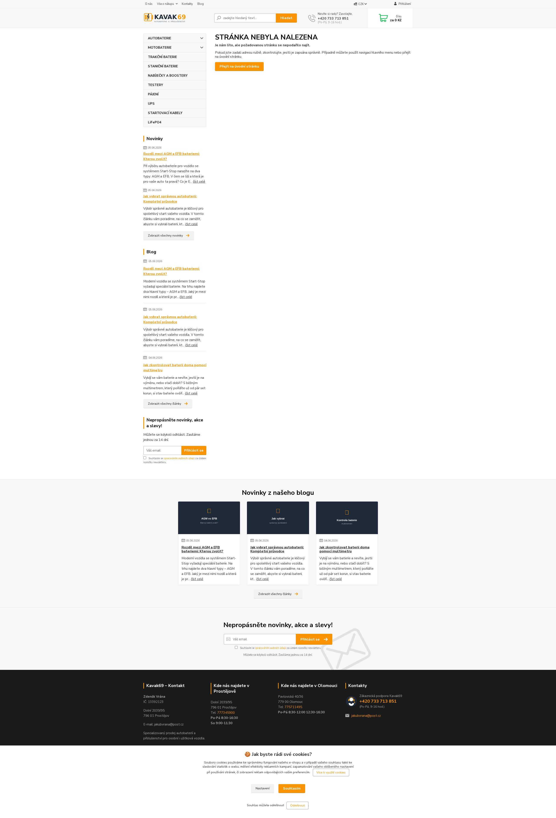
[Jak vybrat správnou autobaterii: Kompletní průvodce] (278, 518)
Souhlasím (292, 788)
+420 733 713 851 (333, 18)
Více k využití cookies (331, 772)
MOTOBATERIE (160, 47)
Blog (200, 4)
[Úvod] (177, 18)
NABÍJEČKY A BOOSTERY (168, 75)
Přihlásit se (194, 450)
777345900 (226, 712)
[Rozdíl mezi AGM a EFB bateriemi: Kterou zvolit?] (209, 518)
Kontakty (187, 4)
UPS (151, 103)
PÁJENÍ (153, 94)
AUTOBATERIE (159, 38)
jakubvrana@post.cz (366, 716)
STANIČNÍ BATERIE (163, 66)
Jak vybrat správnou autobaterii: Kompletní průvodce (170, 199)
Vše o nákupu (165, 4)
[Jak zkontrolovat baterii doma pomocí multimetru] (347, 518)
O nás (148, 4)
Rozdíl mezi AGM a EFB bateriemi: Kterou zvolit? (171, 156)
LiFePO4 (154, 122)
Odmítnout (297, 805)
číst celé (199, 181)
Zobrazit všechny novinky (165, 235)
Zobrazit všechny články (164, 404)
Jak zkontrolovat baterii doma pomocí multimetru (174, 368)
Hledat (286, 18)
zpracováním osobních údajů (179, 458)
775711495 (293, 707)
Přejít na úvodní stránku (239, 66)
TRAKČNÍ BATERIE (162, 57)
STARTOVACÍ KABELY (165, 113)
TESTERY (155, 85)
